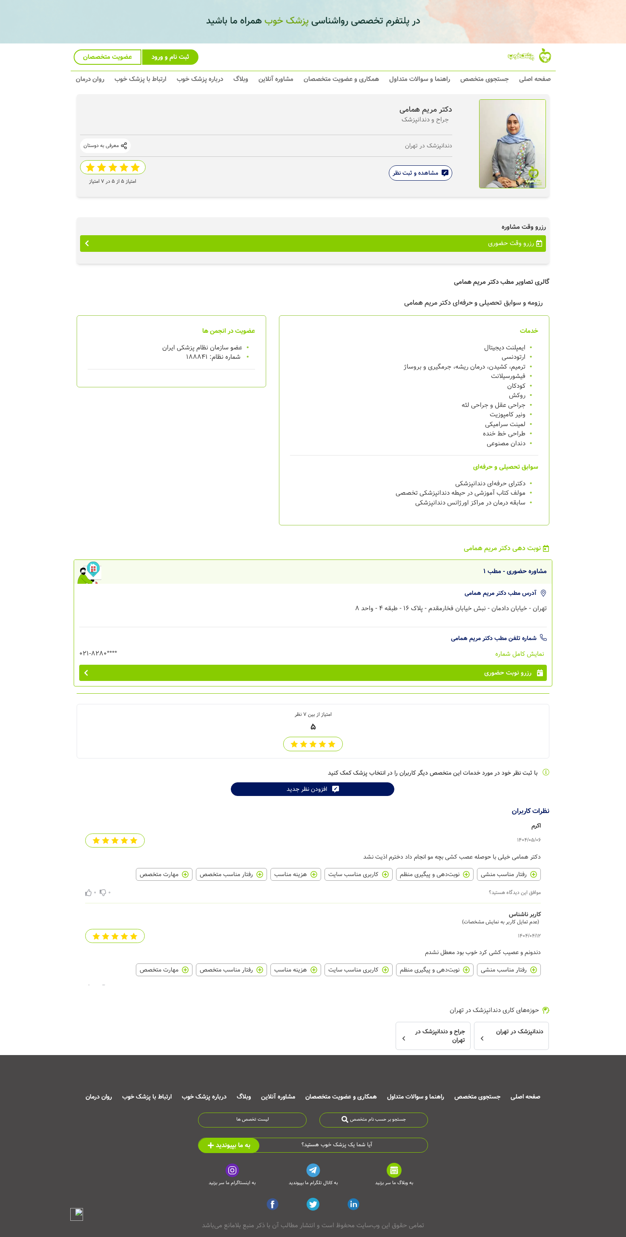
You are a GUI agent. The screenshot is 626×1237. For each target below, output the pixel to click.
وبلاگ (240, 79)
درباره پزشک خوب (200, 79)
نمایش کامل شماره (519, 654)
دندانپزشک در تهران (428, 145)
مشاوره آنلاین (275, 79)
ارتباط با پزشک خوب (141, 79)
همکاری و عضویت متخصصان (341, 79)
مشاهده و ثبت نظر (415, 173)
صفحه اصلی (535, 79)
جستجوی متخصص (484, 79)
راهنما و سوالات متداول (419, 79)
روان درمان (90, 79)
